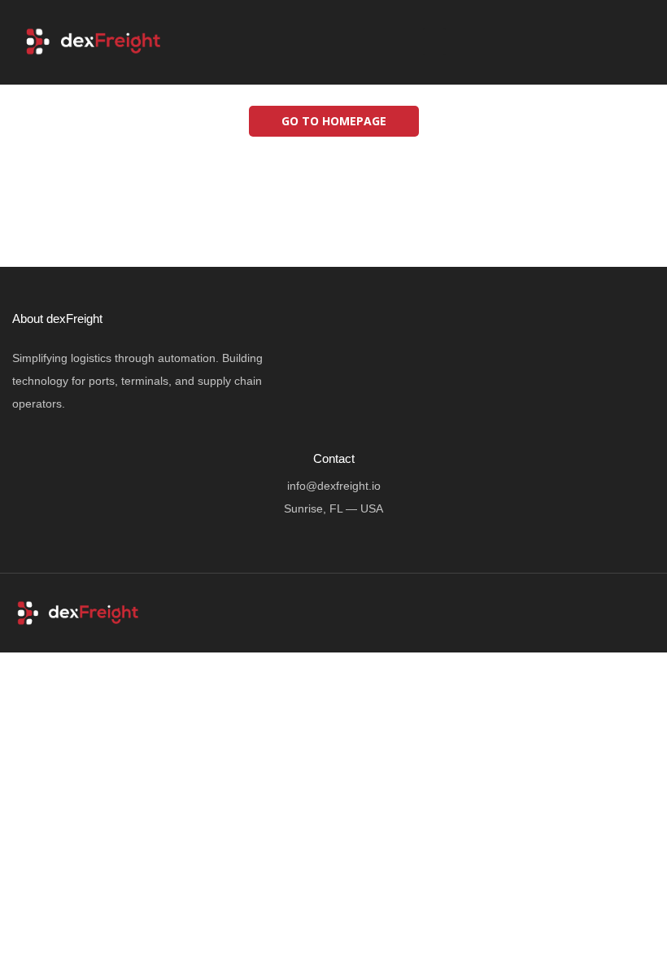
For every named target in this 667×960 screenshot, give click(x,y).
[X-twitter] (581, 44)
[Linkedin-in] (612, 44)
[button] (434, 41)
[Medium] (643, 44)
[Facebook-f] (550, 44)
